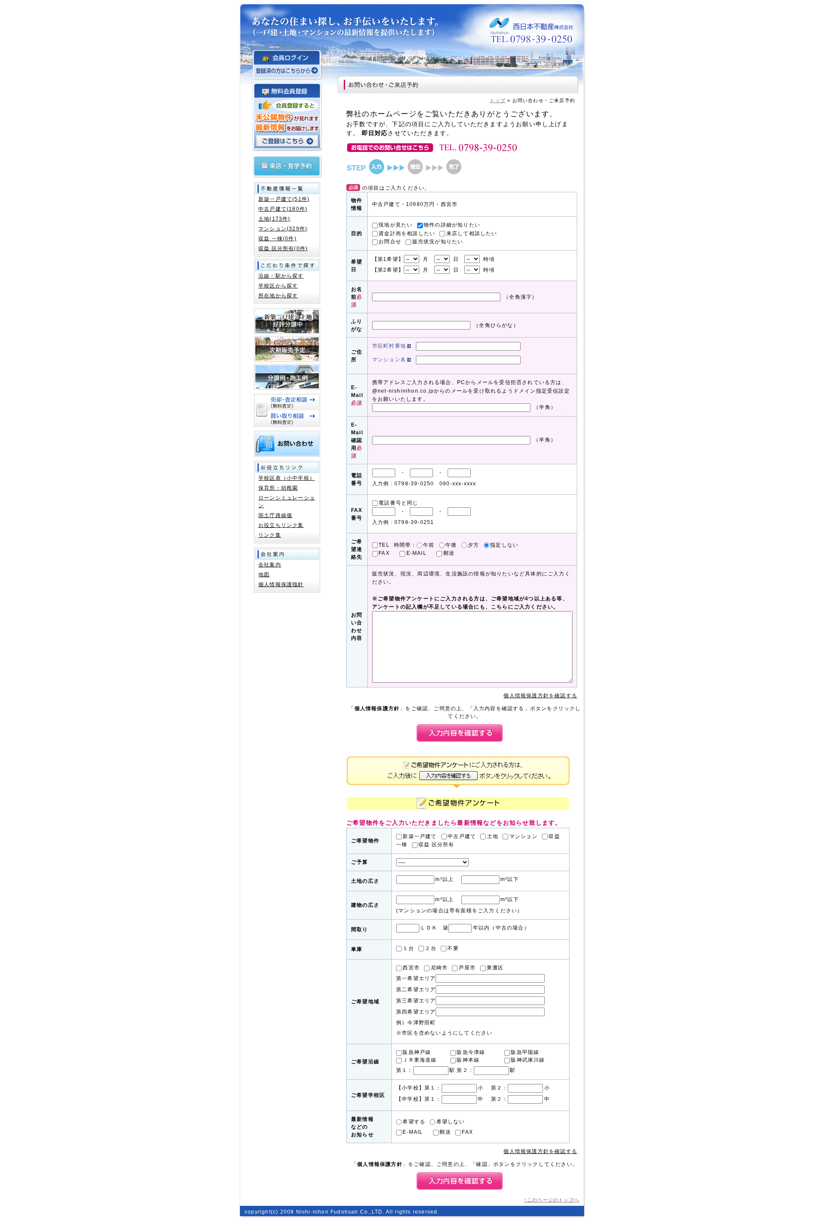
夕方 (473, 545)
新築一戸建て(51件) (283, 199)
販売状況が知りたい (437, 242)
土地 (492, 836)
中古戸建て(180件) (282, 209)
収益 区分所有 (436, 845)
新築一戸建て (419, 836)
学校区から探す (278, 286)
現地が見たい (395, 225)
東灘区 (495, 968)
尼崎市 (439, 968)
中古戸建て (462, 836)
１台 (408, 948)
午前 (428, 545)
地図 (264, 575)
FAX (384, 553)
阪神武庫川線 (528, 1060)
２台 (430, 948)
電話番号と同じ (398, 503)
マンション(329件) (282, 229)
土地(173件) (274, 219)
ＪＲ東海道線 (419, 1060)
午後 (451, 545)
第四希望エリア (416, 1012)
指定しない (504, 545)
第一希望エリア (416, 978)
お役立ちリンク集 (281, 525)
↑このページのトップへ (551, 1199)
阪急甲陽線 (525, 1052)
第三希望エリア (416, 1001)
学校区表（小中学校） (286, 478)
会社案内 (269, 565)
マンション (523, 836)
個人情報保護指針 (281, 584)
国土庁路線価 (275, 515)
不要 (452, 948)
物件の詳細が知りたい (452, 225)
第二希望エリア (416, 990)
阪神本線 (468, 1060)
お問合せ (390, 242)
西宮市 (411, 968)
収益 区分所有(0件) (283, 248)
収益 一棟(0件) (277, 239)
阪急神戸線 (417, 1052)
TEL (384, 545)
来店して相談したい (471, 233)
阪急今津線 (471, 1052)
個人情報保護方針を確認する (540, 696)
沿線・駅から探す (281, 276)
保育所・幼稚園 (278, 488)
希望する (414, 1122)
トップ (498, 100)
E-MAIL (416, 553)
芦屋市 (467, 968)
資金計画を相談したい (407, 233)
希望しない (450, 1122)
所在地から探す (278, 296)
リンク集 (269, 535)
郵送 (448, 553)
